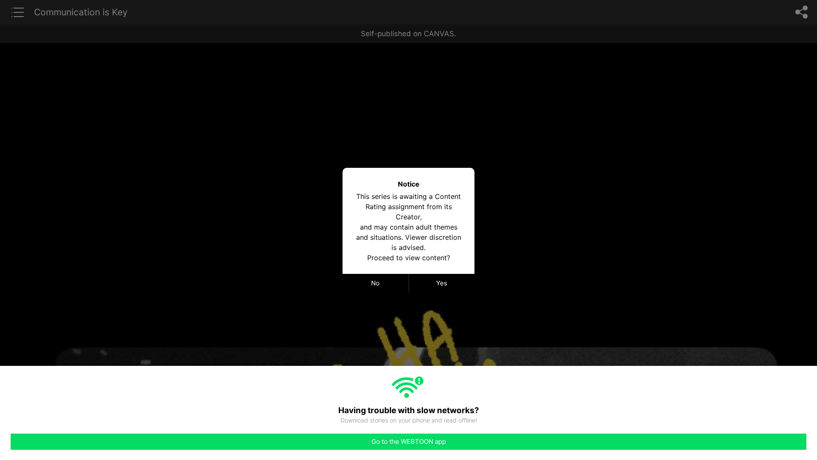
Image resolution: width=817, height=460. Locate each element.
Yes (441, 283)
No (375, 283)
